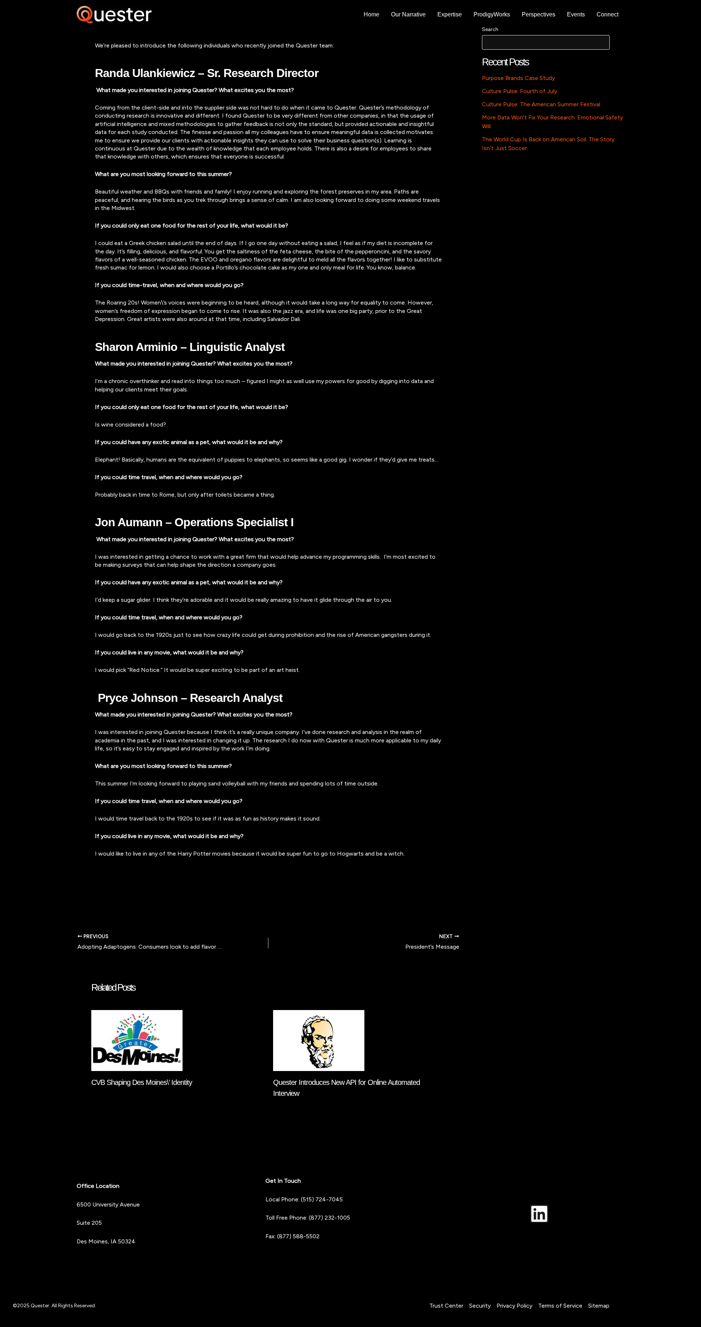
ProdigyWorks (492, 14)
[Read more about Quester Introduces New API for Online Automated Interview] (318, 1039)
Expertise (449, 14)
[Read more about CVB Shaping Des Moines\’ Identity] (137, 1039)
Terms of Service (560, 1305)
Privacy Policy (514, 1305)
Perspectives (538, 14)
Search (490, 29)
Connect (607, 14)
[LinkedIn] (539, 1214)
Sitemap (598, 1305)
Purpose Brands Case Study (518, 77)
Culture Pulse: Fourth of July (519, 91)
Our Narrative (408, 14)
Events (576, 14)
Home (371, 14)
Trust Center (446, 1305)
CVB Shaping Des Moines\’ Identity (141, 1082)
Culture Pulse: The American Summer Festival (541, 104)
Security (480, 1305)
